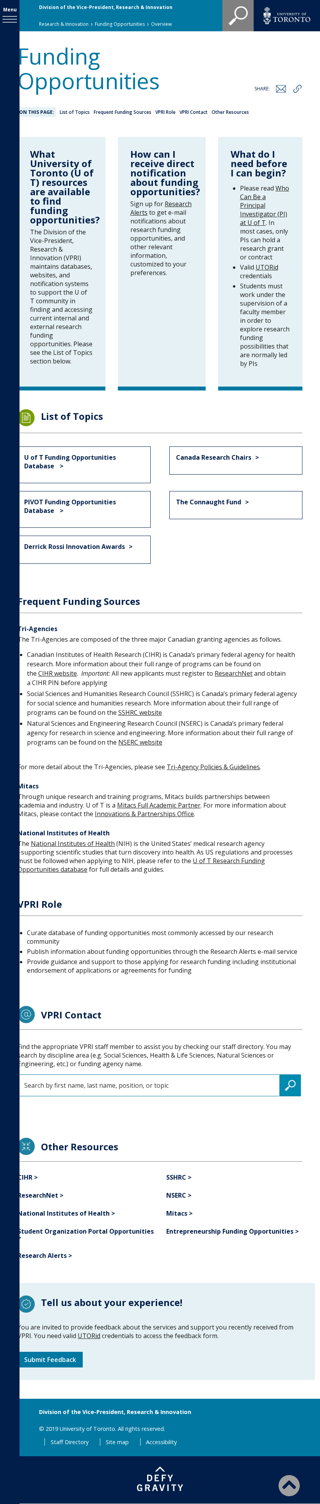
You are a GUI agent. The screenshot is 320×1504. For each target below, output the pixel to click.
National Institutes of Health (73, 843)
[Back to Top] (289, 1485)
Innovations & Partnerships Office (144, 814)
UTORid (267, 267)
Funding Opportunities (120, 24)
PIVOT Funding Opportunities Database (70, 506)
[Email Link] (281, 89)
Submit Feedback (50, 1359)
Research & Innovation (64, 24)
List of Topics (75, 112)
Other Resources (230, 112)
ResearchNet (233, 673)
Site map (117, 1442)
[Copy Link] (297, 89)
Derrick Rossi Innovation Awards (74, 546)
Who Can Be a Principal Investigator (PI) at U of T (264, 205)
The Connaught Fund (208, 502)
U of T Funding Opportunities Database (70, 461)
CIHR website (57, 673)
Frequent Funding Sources (122, 112)
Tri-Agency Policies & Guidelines (213, 767)
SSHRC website (140, 712)
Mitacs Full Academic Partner (159, 805)
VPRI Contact (194, 112)
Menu (10, 9)
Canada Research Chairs (213, 457)
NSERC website (140, 742)
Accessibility (161, 1442)
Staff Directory (70, 1442)
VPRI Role (165, 112)
